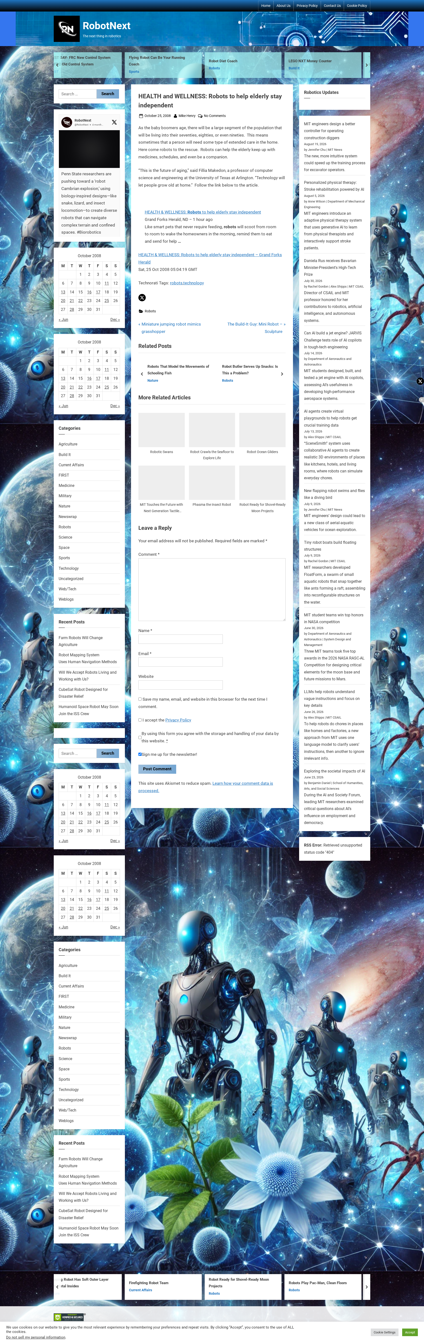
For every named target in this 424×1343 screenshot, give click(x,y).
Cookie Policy (357, 6)
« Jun (63, 319)
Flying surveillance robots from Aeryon (335, 1283)
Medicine (66, 485)
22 (80, 300)
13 (63, 292)
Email (144, 653)
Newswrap (68, 516)
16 (89, 292)
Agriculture (232, 72)
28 (72, 309)
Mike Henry (187, 116)
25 (107, 300)
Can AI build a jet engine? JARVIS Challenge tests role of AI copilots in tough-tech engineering (333, 340)
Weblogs (66, 599)
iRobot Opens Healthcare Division (180, 370)
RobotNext (107, 26)
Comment (148, 554)
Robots (69, 68)
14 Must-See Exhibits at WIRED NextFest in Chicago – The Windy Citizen (251, 1284)
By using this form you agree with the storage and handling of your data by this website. (210, 737)
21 (72, 300)
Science (65, 537)
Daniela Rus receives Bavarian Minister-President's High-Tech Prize (330, 267)
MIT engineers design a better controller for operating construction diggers (329, 131)
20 (63, 300)
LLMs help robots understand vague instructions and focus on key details (332, 698)
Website (146, 676)
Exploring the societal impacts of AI (334, 771)
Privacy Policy (307, 6)
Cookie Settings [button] (385, 1332)
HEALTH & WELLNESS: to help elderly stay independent (203, 212)
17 (98, 292)
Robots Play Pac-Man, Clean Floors (173, 1283)
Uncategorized (71, 578)
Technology (69, 568)
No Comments (215, 116)
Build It (149, 68)
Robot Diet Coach (78, 61)
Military (65, 496)
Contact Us (332, 6)
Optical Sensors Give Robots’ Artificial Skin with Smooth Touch (335, 61)
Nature (64, 506)
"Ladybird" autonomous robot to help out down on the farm (256, 61)
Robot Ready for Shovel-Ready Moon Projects (94, 1283)
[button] (142, 297)
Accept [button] (410, 1332)
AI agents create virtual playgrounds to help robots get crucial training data (330, 418)
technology (193, 282)
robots (176, 282)
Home (265, 6)
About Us (284, 6)
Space (64, 547)
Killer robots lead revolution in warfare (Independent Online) (258, 369)
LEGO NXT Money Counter (165, 61)
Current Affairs (71, 465)
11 (107, 283)
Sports (64, 558)
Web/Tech (67, 589)
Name (145, 630)
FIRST (64, 475)
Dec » (115, 319)
